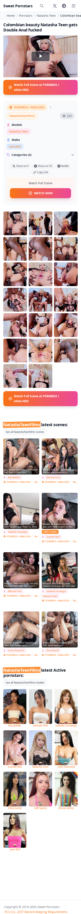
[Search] (41, 6)
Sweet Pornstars (17, 5)
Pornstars (25, 16)
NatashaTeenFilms (22, 116)
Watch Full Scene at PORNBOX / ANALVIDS (36, 87)
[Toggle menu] (73, 6)
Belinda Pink (53, 477)
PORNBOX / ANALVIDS (29, 107)
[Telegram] (64, 6)
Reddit (65, 166)
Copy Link (42, 172)
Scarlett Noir (53, 536)
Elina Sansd (53, 650)
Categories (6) (22, 155)
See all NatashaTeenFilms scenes (25, 432)
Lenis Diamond (16, 650)
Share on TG (45, 166)
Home (11, 16)
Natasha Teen (46, 16)
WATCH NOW (43, 193)
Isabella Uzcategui (18, 531)
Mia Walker (14, 477)
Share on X (22, 166)
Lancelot (15, 146)
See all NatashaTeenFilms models (25, 682)
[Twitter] (55, 6)
